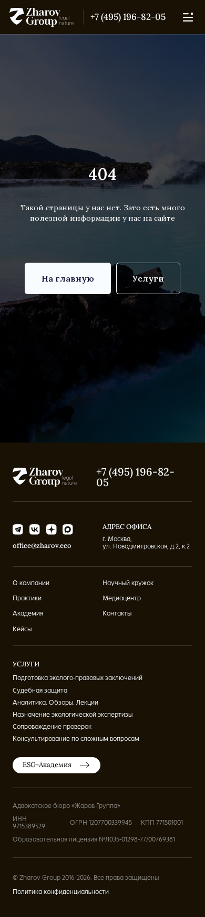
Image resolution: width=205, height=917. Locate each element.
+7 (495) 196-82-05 (128, 17)
